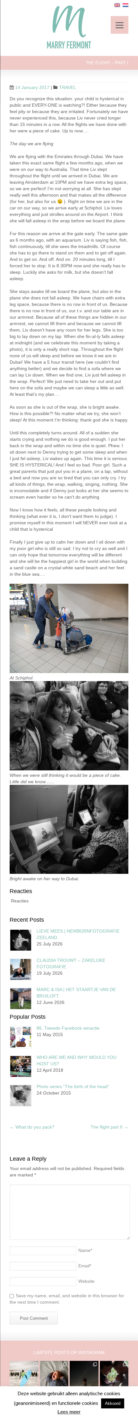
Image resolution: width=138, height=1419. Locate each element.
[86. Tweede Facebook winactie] (21, 1037)
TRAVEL (67, 87)
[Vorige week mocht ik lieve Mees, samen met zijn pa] (114, 1375)
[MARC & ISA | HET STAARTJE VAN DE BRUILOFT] (21, 999)
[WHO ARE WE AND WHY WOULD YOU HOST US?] (21, 1066)
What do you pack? (32, 1127)
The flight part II (109, 1127)
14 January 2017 (32, 87)
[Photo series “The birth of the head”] (21, 1096)
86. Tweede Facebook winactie (68, 1028)
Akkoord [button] (112, 1403)
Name (85, 1250)
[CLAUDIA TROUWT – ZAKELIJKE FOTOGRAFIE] (21, 969)
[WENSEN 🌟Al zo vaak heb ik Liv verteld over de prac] (84, 1375)
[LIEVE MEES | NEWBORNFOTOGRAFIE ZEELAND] (21, 940)
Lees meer (69, 1412)
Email (84, 1265)
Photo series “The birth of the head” (73, 1086)
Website (86, 1281)
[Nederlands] (125, 5)
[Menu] (119, 25)
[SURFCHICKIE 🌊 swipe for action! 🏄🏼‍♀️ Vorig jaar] (24, 1375)
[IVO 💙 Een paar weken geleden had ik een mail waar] (54, 1375)
